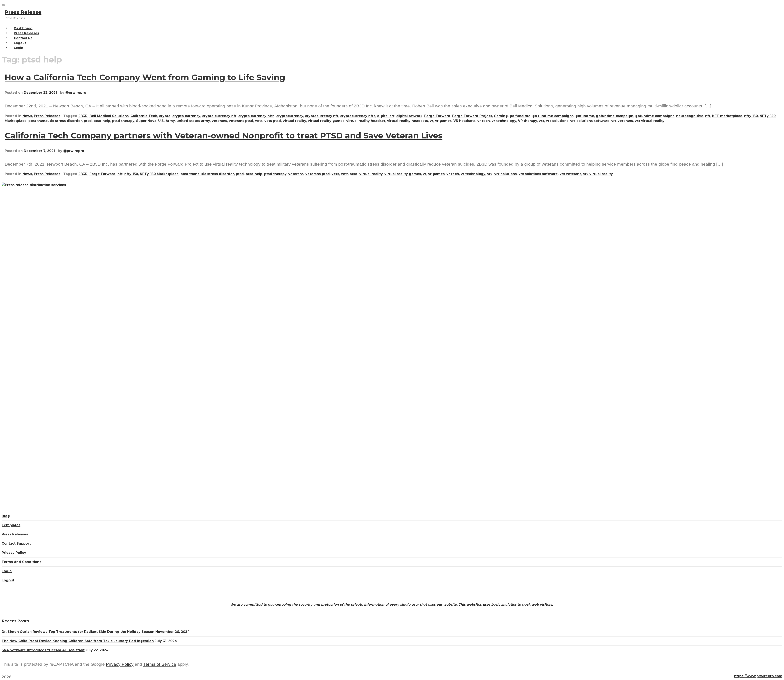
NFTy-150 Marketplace (159, 174)
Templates (11, 525)
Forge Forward (437, 116)
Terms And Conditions (21, 562)
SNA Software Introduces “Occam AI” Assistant (43, 650)
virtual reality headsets (407, 121)
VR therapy (527, 121)
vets (259, 121)
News (27, 116)
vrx (541, 121)
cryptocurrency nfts (357, 116)
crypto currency (186, 116)
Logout (8, 580)
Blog (6, 516)
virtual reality (294, 121)
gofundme (584, 116)
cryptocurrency (289, 116)
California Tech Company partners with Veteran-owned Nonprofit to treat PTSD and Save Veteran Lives (223, 135)
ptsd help (102, 121)
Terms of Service (159, 664)
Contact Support (16, 543)
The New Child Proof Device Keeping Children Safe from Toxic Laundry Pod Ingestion (78, 641)
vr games (443, 121)
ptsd (88, 121)
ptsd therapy (123, 121)
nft (707, 116)
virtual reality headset (365, 121)
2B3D (83, 116)
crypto (164, 116)
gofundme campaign (614, 116)
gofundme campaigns (654, 116)
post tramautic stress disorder (55, 121)
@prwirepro (75, 93)
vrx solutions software (589, 121)
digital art (385, 116)
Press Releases (47, 116)
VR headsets (464, 121)
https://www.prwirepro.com (758, 676)
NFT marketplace (727, 116)
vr (431, 121)
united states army (193, 121)
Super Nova (146, 121)
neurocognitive (689, 116)
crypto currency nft (219, 116)
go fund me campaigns (553, 116)
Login (18, 48)
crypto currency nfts (256, 116)
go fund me (520, 116)
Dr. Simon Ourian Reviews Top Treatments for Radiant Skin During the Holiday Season (78, 632)
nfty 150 (751, 116)
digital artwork (409, 116)
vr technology (504, 121)
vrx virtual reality (650, 121)
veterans (219, 121)
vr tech (483, 121)
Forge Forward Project (472, 116)
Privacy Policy (14, 553)
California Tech (143, 116)
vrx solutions (557, 121)
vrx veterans (622, 121)
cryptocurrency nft (321, 116)
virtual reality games (326, 121)
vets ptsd (272, 121)
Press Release (23, 12)
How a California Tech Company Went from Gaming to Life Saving (145, 77)
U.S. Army (166, 121)
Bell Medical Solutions (109, 116)
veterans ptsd (241, 121)
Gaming (501, 116)
